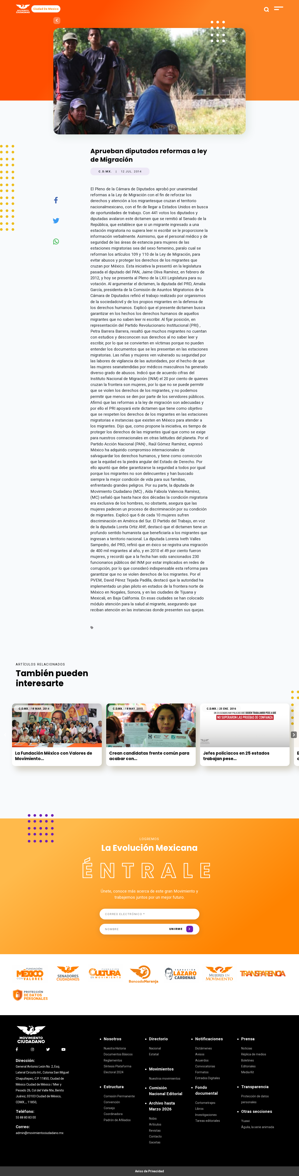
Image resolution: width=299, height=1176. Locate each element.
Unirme (176, 929)
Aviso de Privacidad (149, 1171)
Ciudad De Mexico (45, 8)
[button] (294, 735)
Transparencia (255, 1086)
